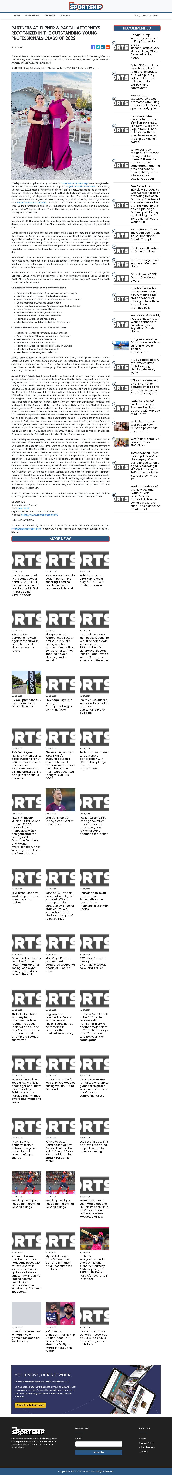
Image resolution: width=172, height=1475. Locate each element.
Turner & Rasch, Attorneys (74, 183)
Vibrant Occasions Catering (31, 202)
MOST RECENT (32, 15)
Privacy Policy (146, 1443)
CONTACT (65, 15)
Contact (143, 1451)
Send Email (23, 508)
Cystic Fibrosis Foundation (81, 186)
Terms (142, 1438)
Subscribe (99, 1452)
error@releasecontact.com (26, 528)
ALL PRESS (50, 15)
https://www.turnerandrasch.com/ (39, 514)
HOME (17, 15)
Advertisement (147, 1447)
